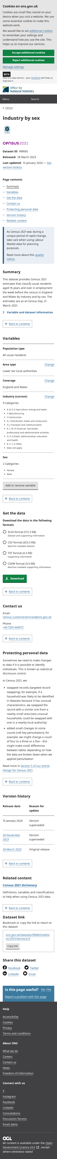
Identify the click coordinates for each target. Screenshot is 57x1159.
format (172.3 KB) (26, 533)
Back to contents (19, 324)
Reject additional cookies (28, 60)
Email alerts (10, 1124)
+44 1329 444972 (13, 627)
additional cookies (41, 31)
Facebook (14, 968)
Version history (16, 215)
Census (9, 107)
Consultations (11, 1113)
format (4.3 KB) (20, 554)
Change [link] (49, 364)
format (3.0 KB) (29, 565)
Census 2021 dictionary (20, 885)
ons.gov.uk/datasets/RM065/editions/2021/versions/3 (28, 936)
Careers (7, 1056)
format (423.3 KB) (21, 544)
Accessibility (10, 1016)
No (49, 989)
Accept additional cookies (28, 52)
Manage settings (13, 67)
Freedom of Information (18, 1073)
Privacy (7, 1028)
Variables (12, 192)
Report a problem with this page (25, 996)
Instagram (9, 1096)
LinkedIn (13, 974)
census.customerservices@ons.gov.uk (27, 617)
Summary (13, 186)
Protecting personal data (22, 209)
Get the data (14, 197)
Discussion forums (15, 1118)
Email (32, 974)
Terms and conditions (17, 1033)
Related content (17, 220)
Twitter (34, 968)
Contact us (13, 203)
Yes (43, 989)
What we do (10, 1051)
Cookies (8, 1022)
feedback (35, 77)
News (6, 1068)
